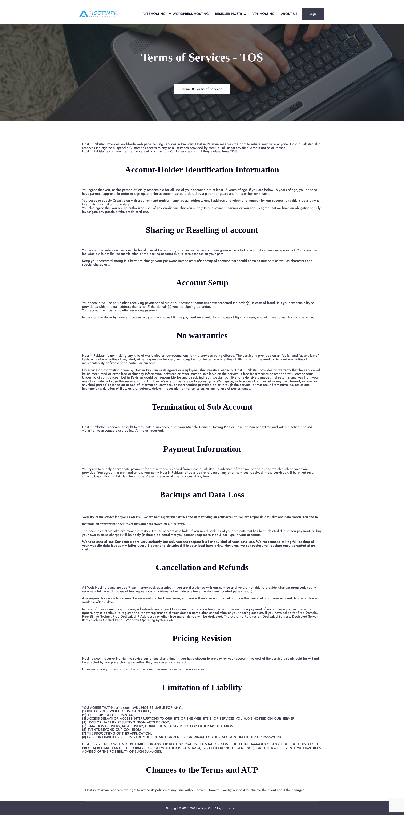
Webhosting (154, 13)
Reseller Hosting (230, 13)
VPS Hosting (263, 13)
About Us (289, 13)
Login (313, 14)
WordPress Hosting (191, 13)
